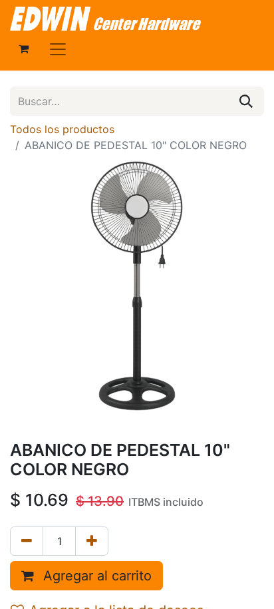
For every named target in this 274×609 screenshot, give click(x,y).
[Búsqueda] (246, 101)
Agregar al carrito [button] (95, 576)
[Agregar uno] (91, 541)
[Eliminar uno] (26, 541)
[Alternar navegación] (58, 48)
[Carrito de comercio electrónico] (23, 48)
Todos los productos (62, 129)
